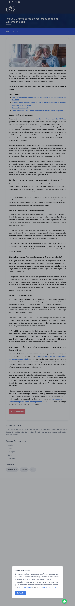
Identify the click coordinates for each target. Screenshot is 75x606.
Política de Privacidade (48, 587)
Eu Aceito (20, 593)
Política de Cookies (25, 587)
